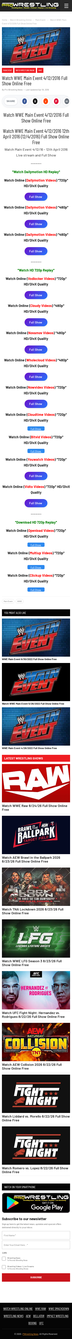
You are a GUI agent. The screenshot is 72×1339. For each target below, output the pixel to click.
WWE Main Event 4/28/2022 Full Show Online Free (29, 748)
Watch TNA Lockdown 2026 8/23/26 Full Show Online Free (32, 911)
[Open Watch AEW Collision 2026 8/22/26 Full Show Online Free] (36, 1042)
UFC (41, 1323)
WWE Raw (40, 1308)
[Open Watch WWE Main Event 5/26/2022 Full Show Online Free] (36, 682)
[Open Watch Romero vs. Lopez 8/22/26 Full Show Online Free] (36, 1145)
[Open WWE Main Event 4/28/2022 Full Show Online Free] (36, 726)
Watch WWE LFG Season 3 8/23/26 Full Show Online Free (32, 963)
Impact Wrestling (58, 1316)
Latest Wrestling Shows (23, 758)
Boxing (32, 1323)
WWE (40, 70)
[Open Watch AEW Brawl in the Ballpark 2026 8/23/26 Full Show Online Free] (36, 835)
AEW (28, 1316)
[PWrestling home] (30, 6)
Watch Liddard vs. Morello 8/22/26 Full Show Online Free (36, 1118)
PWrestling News (30, 1334)
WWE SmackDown (59, 1308)
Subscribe (36, 1277)
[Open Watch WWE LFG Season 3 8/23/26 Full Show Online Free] (36, 938)
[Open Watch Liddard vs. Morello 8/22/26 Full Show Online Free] (36, 1094)
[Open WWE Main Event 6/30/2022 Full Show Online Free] (36, 638)
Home (4, 20)
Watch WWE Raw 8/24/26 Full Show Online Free (34, 808)
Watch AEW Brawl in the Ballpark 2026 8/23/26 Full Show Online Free (31, 859)
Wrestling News (13, 1316)
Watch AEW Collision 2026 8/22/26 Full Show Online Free (32, 1066)
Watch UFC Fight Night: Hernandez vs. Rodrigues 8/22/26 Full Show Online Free (33, 1015)
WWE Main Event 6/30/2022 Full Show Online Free (29, 659)
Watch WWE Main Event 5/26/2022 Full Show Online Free (33, 703)
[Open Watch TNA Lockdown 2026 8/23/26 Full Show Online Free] (36, 887)
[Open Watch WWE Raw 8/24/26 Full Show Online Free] (36, 783)
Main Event (7, 70)
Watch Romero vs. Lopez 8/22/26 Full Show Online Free (35, 1170)
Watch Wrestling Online (21, 20)
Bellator (38, 1316)
